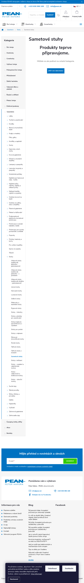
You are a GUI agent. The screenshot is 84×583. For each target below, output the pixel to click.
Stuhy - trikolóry (16, 312)
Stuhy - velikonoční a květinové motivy (17, 374)
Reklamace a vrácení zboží (12, 513)
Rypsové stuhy (16, 308)
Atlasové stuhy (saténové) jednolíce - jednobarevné (16, 263)
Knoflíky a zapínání (15, 141)
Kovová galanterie (15, 155)
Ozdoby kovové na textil (15, 198)
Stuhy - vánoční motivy (16, 380)
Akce (8, 428)
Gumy (11, 145)
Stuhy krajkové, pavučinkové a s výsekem (16, 324)
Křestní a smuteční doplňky (15, 160)
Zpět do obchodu (55, 71)
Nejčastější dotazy (10, 528)
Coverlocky (10, 59)
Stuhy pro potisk (17, 329)
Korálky (11, 124)
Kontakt (6, 531)
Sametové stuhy (16, 356)
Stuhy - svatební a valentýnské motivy (17, 366)
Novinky (9, 433)
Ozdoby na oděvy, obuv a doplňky (15, 204)
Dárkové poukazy (13, 106)
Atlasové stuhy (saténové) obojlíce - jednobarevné (17, 281)
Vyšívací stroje (12, 64)
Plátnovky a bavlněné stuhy (16, 304)
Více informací (36, 574)
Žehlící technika (12, 81)
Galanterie (10, 112)
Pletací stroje (11, 100)
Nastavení (14, 579)
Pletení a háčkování (15, 212)
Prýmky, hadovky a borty (15, 240)
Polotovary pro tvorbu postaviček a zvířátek (16, 231)
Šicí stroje (10, 47)
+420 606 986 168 (63, 491)
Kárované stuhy (16, 291)
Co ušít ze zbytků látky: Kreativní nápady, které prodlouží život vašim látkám (39, 517)
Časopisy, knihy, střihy (14, 422)
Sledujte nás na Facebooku (41, 495)
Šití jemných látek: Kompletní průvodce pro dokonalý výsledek (39, 511)
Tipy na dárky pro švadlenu (37, 549)
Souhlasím (69, 568)
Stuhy (11, 257)
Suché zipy (12, 386)
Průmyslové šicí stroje (14, 70)
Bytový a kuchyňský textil (16, 129)
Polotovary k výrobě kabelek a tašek (16, 225)
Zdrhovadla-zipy (14, 415)
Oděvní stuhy (15, 299)
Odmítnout (52, 568)
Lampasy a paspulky (16, 164)
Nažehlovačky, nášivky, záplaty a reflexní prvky (15, 186)
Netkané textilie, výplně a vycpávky (15, 192)
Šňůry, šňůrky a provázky (14, 395)
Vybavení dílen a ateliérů (12, 88)
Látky (11, 116)
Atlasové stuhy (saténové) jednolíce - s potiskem (16, 273)
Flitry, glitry (12, 137)
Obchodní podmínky (10, 517)
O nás (6, 525)
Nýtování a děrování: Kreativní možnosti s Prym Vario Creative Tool (39, 554)
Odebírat (70, 461)
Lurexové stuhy (16, 295)
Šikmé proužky (14, 390)
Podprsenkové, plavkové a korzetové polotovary (16, 218)
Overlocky (10, 53)
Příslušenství (11, 76)
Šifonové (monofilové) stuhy (17, 338)
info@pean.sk (37, 491)
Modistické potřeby (15, 174)
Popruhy (12, 235)
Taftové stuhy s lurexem (16, 352)
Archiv (31, 560)
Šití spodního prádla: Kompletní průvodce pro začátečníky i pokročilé (39, 529)
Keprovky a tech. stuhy (14, 150)
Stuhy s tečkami (16, 360)
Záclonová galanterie (16, 412)
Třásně (11, 253)
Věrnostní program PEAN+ (13, 534)
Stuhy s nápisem (17, 333)
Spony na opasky (15, 249)
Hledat (50, 15)
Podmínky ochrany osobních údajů (13, 521)
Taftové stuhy (15, 347)
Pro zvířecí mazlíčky (15, 245)
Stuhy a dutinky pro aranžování (16, 317)
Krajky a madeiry (14, 133)
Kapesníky (12, 404)
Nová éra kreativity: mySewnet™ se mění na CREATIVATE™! (39, 540)
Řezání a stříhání (12, 95)
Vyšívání (12, 408)
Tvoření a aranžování (16, 120)
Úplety (11, 400)
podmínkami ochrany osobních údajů (39, 466)
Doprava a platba (6, 6)
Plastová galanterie (15, 208)
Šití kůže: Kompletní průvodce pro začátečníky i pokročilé (39, 523)
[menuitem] (10, 24)
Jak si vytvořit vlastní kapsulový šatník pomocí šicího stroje (39, 535)
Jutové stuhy (15, 287)
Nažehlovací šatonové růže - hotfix (16, 179)
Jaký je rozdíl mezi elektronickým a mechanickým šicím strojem (40, 545)
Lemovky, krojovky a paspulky (16, 169)
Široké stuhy (15, 343)
